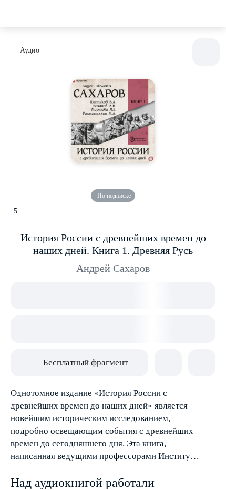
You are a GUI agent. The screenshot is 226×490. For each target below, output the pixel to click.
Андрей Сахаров (113, 268)
